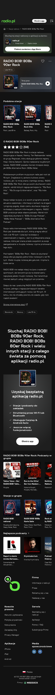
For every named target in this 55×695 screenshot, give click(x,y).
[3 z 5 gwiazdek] (13, 147)
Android (8, 659)
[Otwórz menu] (51, 21)
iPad (6, 654)
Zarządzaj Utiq (11, 630)
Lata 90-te (9, 70)
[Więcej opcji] (50, 61)
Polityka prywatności (13, 620)
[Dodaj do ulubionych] (42, 61)
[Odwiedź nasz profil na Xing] (40, 651)
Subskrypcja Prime (40, 630)
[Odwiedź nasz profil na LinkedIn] (34, 651)
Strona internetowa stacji (14, 305)
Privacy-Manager (12, 635)
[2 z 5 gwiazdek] (9, 147)
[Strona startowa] (4, 29)
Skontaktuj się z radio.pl (38, 613)
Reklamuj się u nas (40, 593)
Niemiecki (9, 312)
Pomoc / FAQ (37, 625)
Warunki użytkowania (14, 615)
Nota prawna (10, 625)
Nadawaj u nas (38, 598)
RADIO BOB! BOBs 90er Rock (32, 85)
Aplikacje (36, 620)
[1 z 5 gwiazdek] (5, 147)
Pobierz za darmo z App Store (27, 49)
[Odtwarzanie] (47, 83)
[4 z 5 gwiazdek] (17, 147)
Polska (29, 672)
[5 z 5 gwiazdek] (21, 147)
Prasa (34, 588)
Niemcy (20, 312)
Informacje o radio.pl (41, 583)
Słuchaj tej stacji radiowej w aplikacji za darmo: (26, 36)
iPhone (7, 649)
